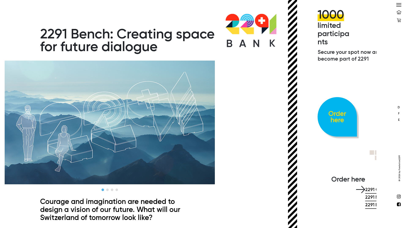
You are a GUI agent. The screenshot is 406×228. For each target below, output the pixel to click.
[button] (103, 190)
